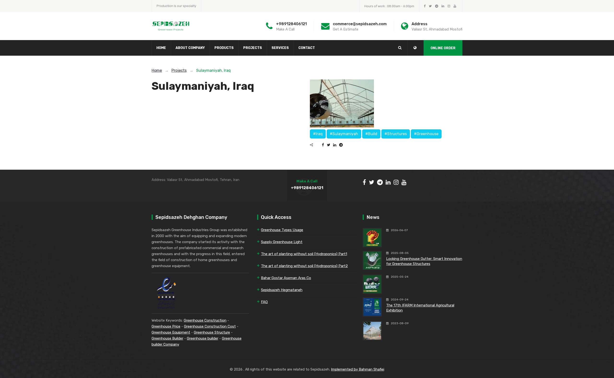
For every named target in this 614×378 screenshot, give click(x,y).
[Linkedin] (334, 145)
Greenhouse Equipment (171, 332)
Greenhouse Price (166, 326)
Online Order (443, 48)
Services (280, 48)
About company (190, 48)
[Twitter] (328, 145)
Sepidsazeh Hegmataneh (281, 290)
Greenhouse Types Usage (282, 230)
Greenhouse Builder (167, 338)
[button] (415, 48)
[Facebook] (323, 145)
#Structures (395, 134)
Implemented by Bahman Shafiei (357, 369)
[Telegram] (341, 145)
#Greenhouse (426, 134)
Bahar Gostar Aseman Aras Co (286, 278)
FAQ (264, 302)
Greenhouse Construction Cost (210, 326)
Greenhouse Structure (212, 332)
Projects (252, 48)
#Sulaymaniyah (344, 134)
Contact (306, 48)
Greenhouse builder (202, 338)
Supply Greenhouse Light (281, 242)
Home (161, 48)
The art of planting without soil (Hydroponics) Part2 (304, 266)
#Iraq (318, 134)
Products (224, 48)
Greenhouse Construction (205, 320)
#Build (371, 134)
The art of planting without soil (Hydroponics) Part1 (304, 254)
